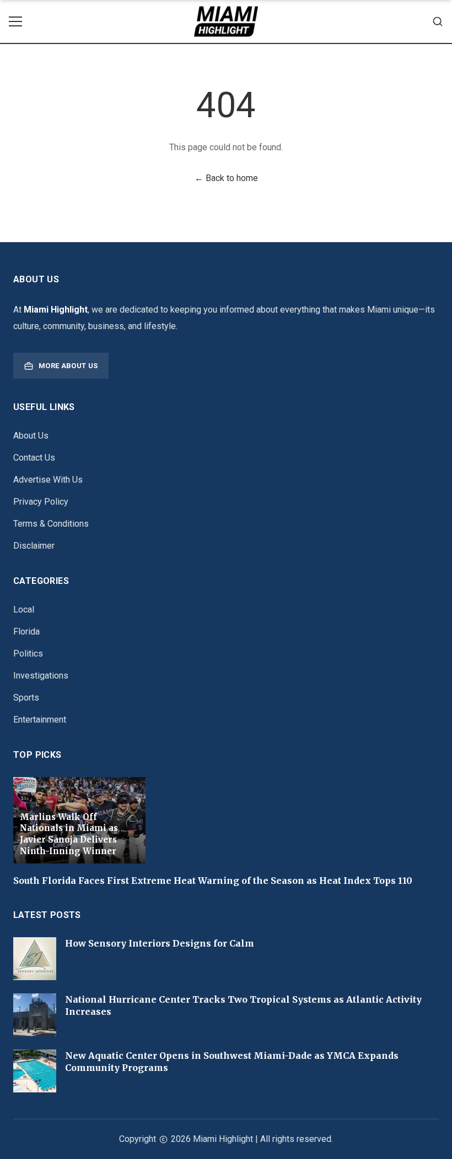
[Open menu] (15, 21)
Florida (26, 631)
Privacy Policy (40, 501)
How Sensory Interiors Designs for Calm (159, 943)
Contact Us (34, 457)
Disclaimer (34, 545)
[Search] (437, 21)
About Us (31, 435)
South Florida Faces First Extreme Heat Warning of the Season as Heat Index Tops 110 (212, 880)
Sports (26, 697)
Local (23, 609)
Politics (28, 653)
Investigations (40, 675)
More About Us (68, 366)
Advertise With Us (48, 479)
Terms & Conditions (51, 523)
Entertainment (39, 719)
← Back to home (226, 178)
